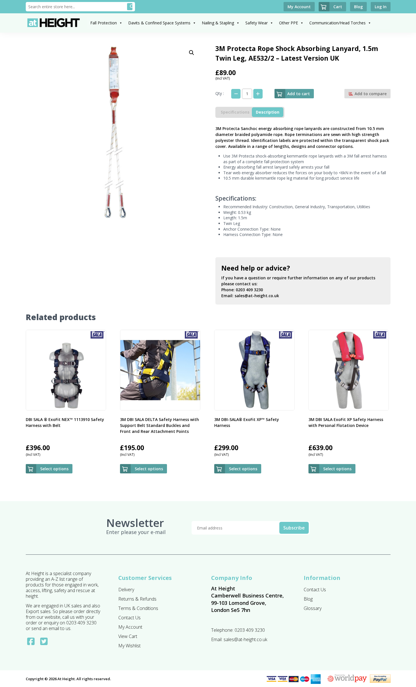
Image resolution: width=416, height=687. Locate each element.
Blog (308, 599)
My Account (130, 627)
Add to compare (370, 93)
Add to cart (298, 93)
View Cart (127, 636)
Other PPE (288, 22)
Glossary (312, 608)
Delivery (126, 589)
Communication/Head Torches (337, 22)
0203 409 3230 (249, 289)
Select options (54, 468)
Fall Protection (103, 22)
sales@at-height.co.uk (257, 295)
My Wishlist (129, 646)
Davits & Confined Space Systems (159, 22)
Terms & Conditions (138, 608)
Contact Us (129, 617)
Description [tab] (267, 112)
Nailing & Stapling (218, 22)
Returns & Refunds (137, 599)
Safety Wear (256, 22)
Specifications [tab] (235, 112)
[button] (191, 53)
